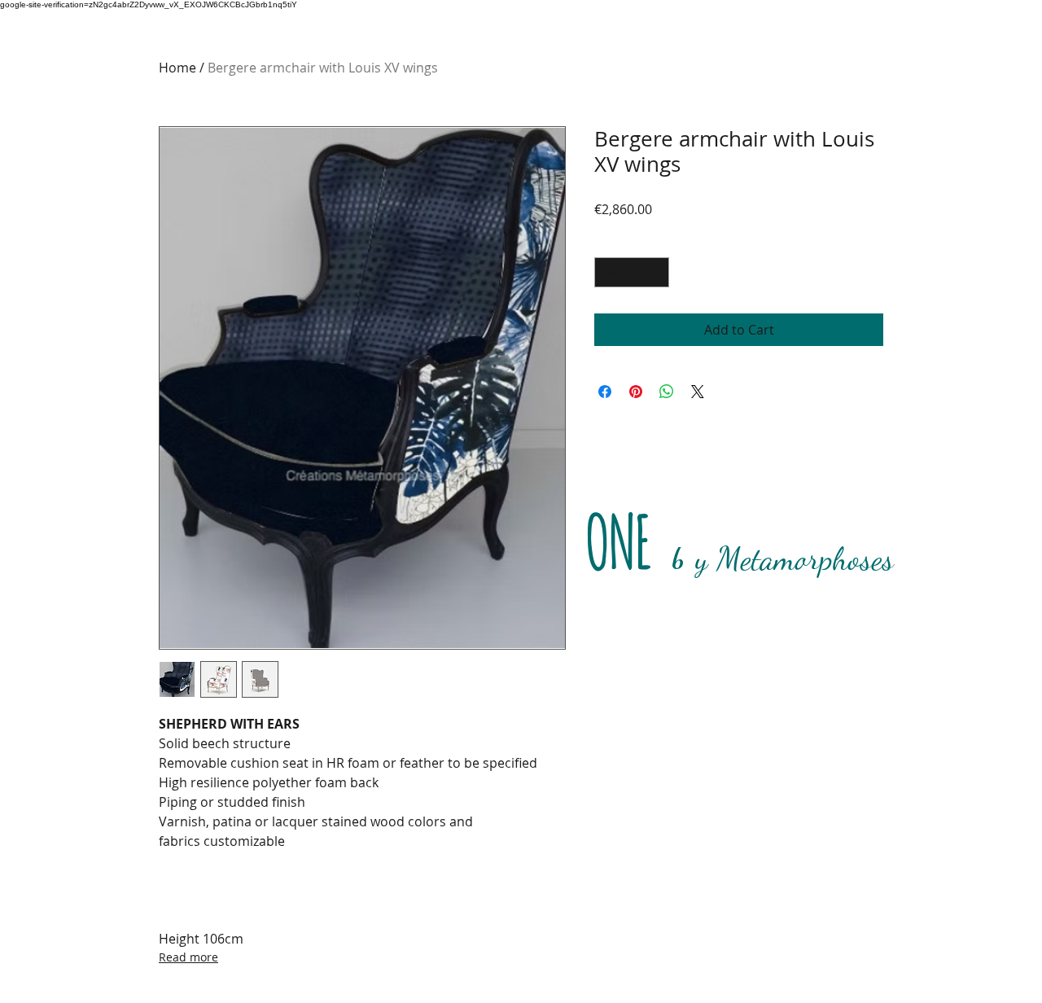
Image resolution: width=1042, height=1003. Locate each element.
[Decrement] (607, 272)
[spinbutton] (631, 272)
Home (177, 68)
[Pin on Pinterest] (636, 391)
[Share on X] (697, 391)
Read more (188, 957)
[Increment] (656, 272)
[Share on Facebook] (605, 391)
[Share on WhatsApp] (666, 391)
